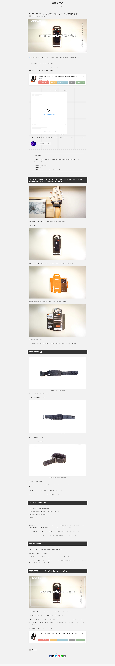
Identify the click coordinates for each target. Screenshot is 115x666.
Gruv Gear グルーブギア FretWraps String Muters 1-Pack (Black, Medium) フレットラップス (61, 76)
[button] (50, 656)
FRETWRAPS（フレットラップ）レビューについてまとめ (47, 169)
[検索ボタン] (61, 6)
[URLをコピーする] (64, 656)
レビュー (34, 16)
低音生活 (31, 57)
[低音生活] (57, 3)
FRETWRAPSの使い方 (39, 167)
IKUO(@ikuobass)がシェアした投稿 (48, 131)
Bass (30, 16)
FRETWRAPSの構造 (38, 163)
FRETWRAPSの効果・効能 (40, 165)
